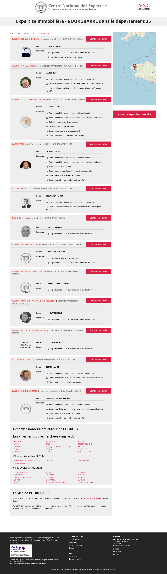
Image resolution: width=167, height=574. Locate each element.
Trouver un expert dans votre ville (134, 114)
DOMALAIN (50, 475)
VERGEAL (81, 475)
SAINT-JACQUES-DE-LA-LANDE (58, 446)
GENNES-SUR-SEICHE (22, 477)
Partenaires (73, 542)
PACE (16, 449)
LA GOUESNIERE (20, 472)
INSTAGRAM (117, 551)
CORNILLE (50, 477)
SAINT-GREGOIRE (21, 452)
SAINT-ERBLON (84, 460)
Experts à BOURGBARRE (41, 33)
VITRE (16, 444)
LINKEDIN (116, 549)
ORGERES (50, 460)
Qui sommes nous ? (75, 540)
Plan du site (73, 556)
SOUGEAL (81, 477)
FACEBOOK (116, 554)
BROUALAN (18, 475)
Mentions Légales (75, 551)
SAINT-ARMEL (19, 463)
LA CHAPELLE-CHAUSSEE (87, 482)
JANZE (48, 452)
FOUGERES (82, 441)
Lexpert (13, 33)
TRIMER (49, 472)
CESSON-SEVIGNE (85, 444)
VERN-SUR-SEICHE (85, 452)
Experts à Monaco (75, 559)
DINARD (17, 446)
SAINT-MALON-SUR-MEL (56, 482)
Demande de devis (98, 38)
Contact (71, 548)
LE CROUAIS (82, 472)
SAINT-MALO (51, 441)
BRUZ (48, 444)
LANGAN (81, 480)
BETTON (81, 446)
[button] (134, 66)
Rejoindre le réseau (75, 545)
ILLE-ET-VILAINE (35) (92, 498)
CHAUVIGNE (51, 480)
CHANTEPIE (82, 449)
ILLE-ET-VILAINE (24, 33)
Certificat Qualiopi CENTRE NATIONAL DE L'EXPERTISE (28, 563)
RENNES (17, 441)
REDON (49, 449)
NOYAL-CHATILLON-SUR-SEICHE (27, 460)
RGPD (71, 553)
